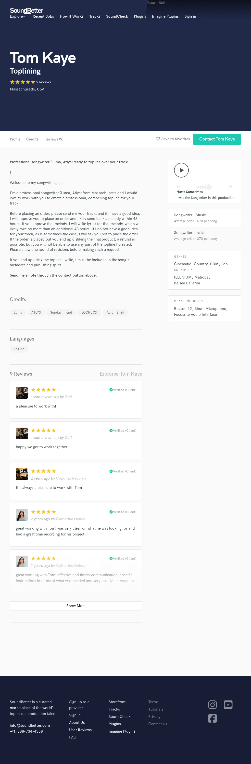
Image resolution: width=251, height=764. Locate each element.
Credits (32, 139)
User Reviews (80, 730)
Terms (153, 702)
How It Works (71, 16)
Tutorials (155, 709)
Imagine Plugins (165, 16)
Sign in (190, 16)
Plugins (140, 16)
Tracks (94, 16)
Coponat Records (71, 478)
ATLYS (36, 312)
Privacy (154, 716)
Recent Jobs (43, 16)
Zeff (68, 397)
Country (200, 264)
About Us (77, 722)
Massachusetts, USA (27, 89)
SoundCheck (117, 16)
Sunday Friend (61, 312)
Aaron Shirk (115, 312)
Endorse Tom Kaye (121, 374)
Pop (224, 264)
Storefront (117, 702)
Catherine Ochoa (70, 519)
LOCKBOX (89, 312)
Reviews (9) (53, 139)
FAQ (72, 737)
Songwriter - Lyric (189, 232)
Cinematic (182, 264)
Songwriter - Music (190, 215)
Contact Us (157, 724)
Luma (18, 312)
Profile (15, 139)
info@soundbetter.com (30, 725)
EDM (214, 264)
